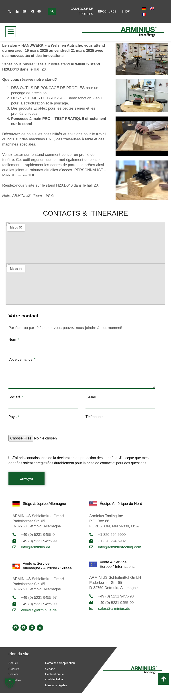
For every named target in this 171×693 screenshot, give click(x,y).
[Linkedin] (32, 627)
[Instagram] (40, 627)
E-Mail (91, 397)
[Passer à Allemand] (144, 8)
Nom (12, 339)
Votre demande (20, 359)
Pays (12, 417)
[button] (52, 11)
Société (14, 397)
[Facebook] (33, 11)
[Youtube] (39, 11)
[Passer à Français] (144, 14)
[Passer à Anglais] (152, 8)
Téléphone (94, 417)
